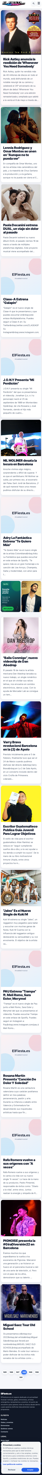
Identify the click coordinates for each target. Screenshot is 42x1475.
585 (5, 1372)
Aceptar (30, 1470)
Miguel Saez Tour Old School (19, 1326)
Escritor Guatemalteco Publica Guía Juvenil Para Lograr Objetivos (20, 829)
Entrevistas (5, 1425)
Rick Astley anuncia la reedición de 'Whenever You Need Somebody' (20, 62)
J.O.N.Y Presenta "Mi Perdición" (18, 381)
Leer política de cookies (12, 1464)
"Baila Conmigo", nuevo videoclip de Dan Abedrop (20, 661)
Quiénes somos (7, 1429)
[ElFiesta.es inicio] (13, 3)
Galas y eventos (7, 1422)
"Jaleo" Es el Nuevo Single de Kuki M (17, 912)
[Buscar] (33, 3)
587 (17, 1372)
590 (37, 1372)
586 (11, 1372)
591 (21, 1377)
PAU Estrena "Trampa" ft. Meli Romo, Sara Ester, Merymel (19, 994)
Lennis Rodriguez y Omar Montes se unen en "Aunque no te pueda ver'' (19, 153)
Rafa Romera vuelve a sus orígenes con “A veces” (19, 1163)
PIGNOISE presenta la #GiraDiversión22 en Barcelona (19, 1244)
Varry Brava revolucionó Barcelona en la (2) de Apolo (20, 745)
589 (30, 1372)
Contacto (4, 1432)
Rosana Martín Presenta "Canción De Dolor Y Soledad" (19, 1079)
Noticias (4, 1419)
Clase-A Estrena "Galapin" (15, 301)
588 (24, 1372)
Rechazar (11, 1470)
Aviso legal (5, 1440)
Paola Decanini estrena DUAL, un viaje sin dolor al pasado (21, 228)
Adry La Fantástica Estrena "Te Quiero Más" (17, 541)
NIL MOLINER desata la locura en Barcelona (20, 462)
